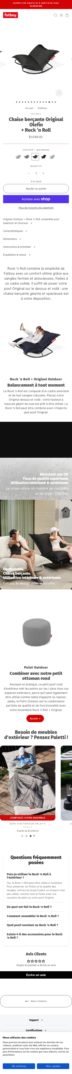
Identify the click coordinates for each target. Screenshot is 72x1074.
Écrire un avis (36, 975)
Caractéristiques (13, 230)
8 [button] (38, 102)
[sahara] (22, 836)
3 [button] (23, 102)
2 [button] (20, 102)
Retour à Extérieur (38, 1001)
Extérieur (42, 108)
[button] (36, 886)
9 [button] (41, 102)
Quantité (36, 166)
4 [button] (26, 102)
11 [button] (46, 102)
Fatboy (36, 114)
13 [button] (53, 102)
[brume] (18, 156)
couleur (36, 150)
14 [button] (56, 102)
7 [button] (35, 102)
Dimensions (10, 238)
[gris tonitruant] (35, 156)
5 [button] (29, 102)
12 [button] (49, 102)
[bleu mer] (52, 156)
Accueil (29, 108)
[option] (36, 4)
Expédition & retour (15, 254)
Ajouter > (35, 718)
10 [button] (43, 102)
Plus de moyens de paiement (36, 207)
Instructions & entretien (17, 246)
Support (34, 1020)
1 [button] (17, 102)
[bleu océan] (43, 156)
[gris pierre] (26, 156)
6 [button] (32, 102)
